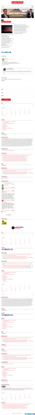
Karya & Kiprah (5, 125)
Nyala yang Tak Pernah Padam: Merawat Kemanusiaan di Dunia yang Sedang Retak (14, 408)
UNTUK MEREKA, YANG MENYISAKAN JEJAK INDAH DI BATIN (18, 173)
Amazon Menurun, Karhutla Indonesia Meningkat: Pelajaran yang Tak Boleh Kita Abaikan (18, 254)
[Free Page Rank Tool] (5, 178)
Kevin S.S (6, 58)
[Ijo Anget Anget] (3, 186)
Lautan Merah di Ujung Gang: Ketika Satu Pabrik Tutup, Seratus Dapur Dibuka (14, 406)
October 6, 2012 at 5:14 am (9, 59)
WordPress (17, 413)
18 (24, 112)
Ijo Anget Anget (6, 184)
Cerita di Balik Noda (6, 210)
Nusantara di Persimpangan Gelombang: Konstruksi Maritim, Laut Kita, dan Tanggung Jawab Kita (19, 172)
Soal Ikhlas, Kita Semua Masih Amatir (10, 255)
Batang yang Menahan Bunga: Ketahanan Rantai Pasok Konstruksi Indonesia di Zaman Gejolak (16, 155)
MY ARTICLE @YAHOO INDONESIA (8, 128)
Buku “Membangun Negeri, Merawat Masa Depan (9, 121)
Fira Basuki (5, 211)
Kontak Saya (4, 127)
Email (2, 92)
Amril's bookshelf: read (8, 183)
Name (2, 89)
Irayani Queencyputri (6, 185)
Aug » (4, 244)
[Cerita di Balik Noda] (3, 212)
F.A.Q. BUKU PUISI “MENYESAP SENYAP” (8, 123)
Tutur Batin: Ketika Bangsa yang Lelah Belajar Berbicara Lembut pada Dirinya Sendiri (15, 160)
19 (29, 112)
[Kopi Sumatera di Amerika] (3, 189)
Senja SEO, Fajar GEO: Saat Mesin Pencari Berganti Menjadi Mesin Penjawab (16, 171)
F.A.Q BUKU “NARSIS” (6, 122)
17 (20, 112)
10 (20, 111)
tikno (3, 171)
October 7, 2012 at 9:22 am (10, 69)
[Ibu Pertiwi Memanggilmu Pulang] (3, 202)
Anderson (21, 413)
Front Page (4, 124)
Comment (3, 80)
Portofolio (4, 129)
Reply (3, 65)
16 (15, 112)
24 (20, 113)
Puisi (2, 20)
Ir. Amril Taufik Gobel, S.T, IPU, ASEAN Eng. (8, 150)
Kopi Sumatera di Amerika (7, 187)
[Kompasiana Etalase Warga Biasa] (3, 192)
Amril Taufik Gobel (11, 23)
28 (6, 114)
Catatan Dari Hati (17, 2)
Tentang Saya (4, 130)
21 (6, 113)
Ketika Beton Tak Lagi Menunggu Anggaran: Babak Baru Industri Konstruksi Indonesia (15, 405)
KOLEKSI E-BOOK (5, 126)
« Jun (2, 244)
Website (2, 95)
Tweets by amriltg (4, 346)
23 (15, 113)
